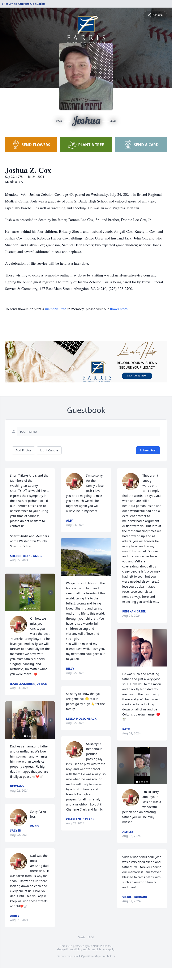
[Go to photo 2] (27, 608)
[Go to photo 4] (32, 608)
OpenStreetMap (90, 956)
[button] (30, 592)
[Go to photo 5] (35, 608)
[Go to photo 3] (30, 608)
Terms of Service (97, 949)
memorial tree (55, 308)
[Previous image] (9, 592)
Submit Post (148, 450)
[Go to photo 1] (25, 608)
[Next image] (50, 592)
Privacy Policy (74, 949)
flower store (119, 308)
